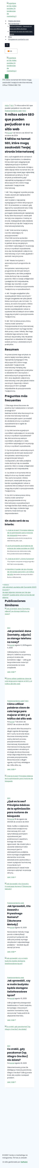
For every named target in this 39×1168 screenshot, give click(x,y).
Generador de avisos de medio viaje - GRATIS (21, 33)
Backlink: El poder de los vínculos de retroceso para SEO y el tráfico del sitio (20, 572)
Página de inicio (14, 21)
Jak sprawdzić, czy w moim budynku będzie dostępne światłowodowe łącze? (18, 988)
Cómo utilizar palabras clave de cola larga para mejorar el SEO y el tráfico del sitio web (19, 711)
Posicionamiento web (13, 111)
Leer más (11, 672)
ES (11, 51)
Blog (10, 37)
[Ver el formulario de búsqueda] (7, 45)
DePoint (24, 1162)
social (10, 133)
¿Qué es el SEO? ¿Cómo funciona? (20, 559)
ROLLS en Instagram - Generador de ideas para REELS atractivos (21, 27)
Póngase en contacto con (18, 39)
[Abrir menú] (6, 76)
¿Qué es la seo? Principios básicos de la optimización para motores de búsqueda (20, 533)
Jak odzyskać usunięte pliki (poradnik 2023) (19, 586)
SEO (24, 111)
